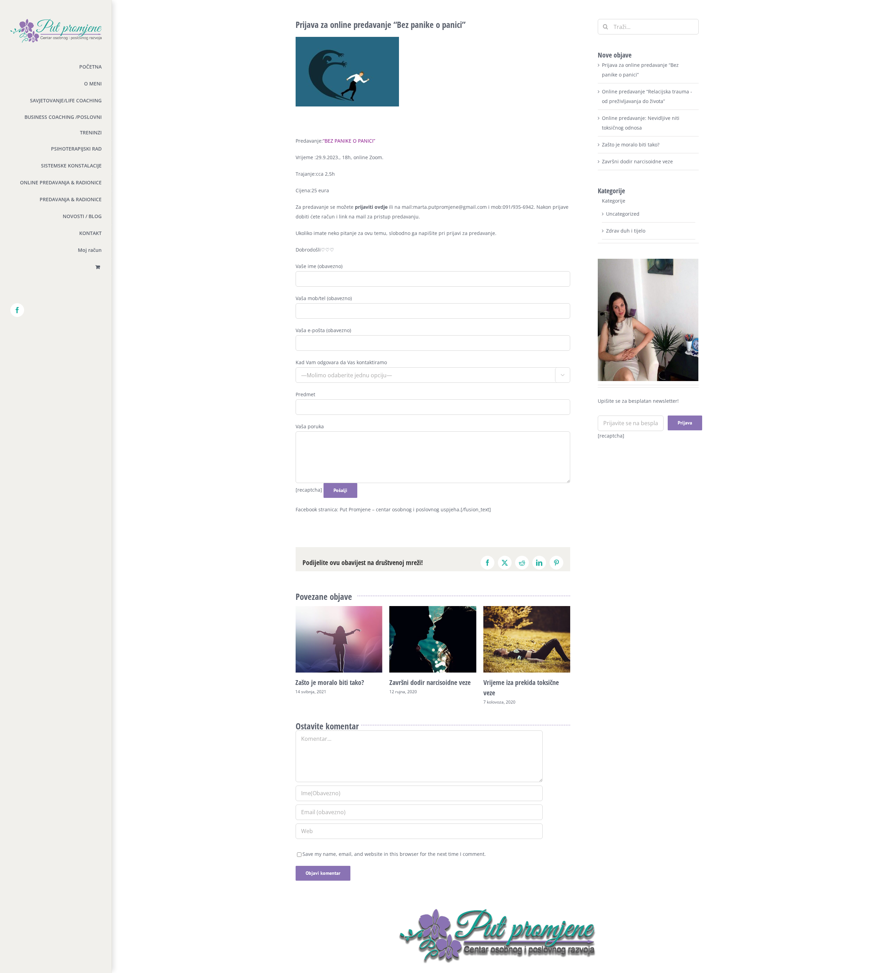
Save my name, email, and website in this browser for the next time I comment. (394, 864)
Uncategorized (622, 214)
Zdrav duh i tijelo (625, 230)
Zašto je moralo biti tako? (630, 144)
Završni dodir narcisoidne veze (336, 682)
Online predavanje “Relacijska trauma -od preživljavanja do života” (523, 693)
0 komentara (533, 712)
